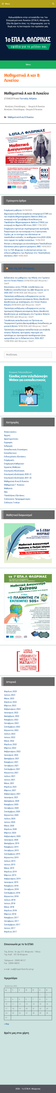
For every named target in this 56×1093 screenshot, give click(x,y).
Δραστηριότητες (11, 439)
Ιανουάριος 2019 (11, 882)
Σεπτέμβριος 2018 (12, 893)
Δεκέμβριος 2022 (11, 716)
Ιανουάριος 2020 (11, 840)
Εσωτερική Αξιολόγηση (14, 471)
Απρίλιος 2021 (10, 787)
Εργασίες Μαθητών (12, 467)
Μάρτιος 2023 (10, 705)
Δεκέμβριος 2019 (11, 843)
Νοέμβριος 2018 (11, 886)
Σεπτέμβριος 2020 (12, 811)
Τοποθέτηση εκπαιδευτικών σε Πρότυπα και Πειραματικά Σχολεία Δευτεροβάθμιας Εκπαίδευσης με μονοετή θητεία (28, 323)
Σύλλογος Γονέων (12, 502)
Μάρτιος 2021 (10, 790)
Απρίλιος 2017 (10, 931)
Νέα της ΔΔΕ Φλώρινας (21, 268)
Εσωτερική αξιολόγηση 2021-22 (18, 478)
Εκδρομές (8, 446)
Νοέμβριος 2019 (11, 847)
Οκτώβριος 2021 (11, 765)
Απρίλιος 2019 (10, 871)
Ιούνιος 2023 (9, 695)
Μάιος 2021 (9, 783)
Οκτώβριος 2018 (11, 889)
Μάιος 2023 (9, 698)
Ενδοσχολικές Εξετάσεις (15, 456)
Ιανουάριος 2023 (11, 712)
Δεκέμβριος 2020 (11, 801)
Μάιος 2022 (9, 741)
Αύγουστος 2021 (11, 772)
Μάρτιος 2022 (10, 748)
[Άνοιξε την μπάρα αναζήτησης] (53, 4)
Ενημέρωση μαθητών (13, 210)
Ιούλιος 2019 (9, 861)
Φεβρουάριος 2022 (12, 751)
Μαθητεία (8, 488)
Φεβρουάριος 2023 (12, 709)
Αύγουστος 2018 (11, 896)
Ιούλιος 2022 (9, 734)
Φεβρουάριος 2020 (12, 836)
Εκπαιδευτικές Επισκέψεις (15, 449)
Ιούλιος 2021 (9, 776)
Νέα (5, 492)
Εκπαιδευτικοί (10, 453)
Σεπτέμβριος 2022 (12, 727)
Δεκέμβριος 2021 (11, 758)
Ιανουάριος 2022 (11, 755)
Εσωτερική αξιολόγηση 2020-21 (18, 474)
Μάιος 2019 (9, 868)
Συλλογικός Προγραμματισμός (17, 499)
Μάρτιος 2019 (10, 875)
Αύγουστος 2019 (11, 857)
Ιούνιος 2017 (9, 928)
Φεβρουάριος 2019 (12, 878)
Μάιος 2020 (9, 825)
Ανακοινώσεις (10, 432)
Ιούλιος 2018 (9, 900)
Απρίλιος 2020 (10, 829)
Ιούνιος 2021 (9, 780)
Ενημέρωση (9, 460)
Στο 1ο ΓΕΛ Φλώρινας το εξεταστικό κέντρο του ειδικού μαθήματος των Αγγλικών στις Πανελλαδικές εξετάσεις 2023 (27, 253)
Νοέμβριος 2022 (11, 719)
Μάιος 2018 (9, 907)
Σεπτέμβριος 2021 (12, 769)
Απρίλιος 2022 (10, 744)
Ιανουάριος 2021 (11, 797)
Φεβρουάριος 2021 (12, 794)
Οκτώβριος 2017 (11, 921)
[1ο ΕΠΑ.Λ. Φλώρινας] (28, 43)
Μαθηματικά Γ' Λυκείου (14, 485)
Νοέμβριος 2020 (11, 804)
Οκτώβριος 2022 (11, 723)
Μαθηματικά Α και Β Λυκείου (26, 93)
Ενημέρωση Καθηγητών (14, 463)
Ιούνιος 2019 (9, 864)
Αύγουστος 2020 (11, 815)
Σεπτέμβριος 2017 (12, 924)
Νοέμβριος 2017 (11, 917)
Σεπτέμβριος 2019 (12, 854)
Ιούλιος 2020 (9, 818)
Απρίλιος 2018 (10, 910)
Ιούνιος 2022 (9, 737)
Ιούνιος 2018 (9, 903)
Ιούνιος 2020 (9, 822)
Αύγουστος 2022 (11, 730)
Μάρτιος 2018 (10, 914)
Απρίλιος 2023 (10, 702)
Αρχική (7, 435)
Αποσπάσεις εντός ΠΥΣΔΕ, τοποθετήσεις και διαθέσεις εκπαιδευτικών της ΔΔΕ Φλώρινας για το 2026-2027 (26, 290)
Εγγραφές (8, 442)
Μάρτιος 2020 (10, 833)
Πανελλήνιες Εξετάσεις (14, 495)
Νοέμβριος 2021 (11, 762)
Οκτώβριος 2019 (11, 850)
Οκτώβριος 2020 (11, 808)
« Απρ (6, 1024)
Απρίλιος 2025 (10, 691)
